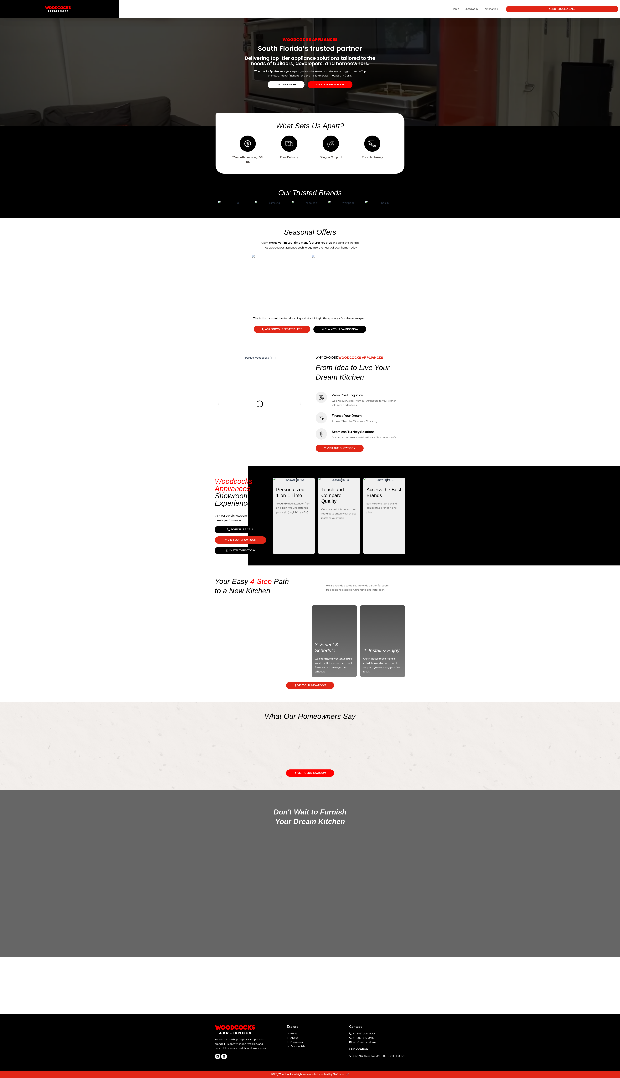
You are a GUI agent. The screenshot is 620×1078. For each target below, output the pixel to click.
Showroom (471, 8)
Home (455, 8)
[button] (218, 404)
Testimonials (490, 8)
